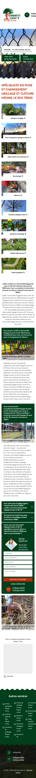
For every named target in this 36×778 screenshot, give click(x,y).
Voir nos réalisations (10, 58)
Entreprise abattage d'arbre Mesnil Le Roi (19, 707)
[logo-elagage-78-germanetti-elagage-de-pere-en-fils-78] (11, 15)
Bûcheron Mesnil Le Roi (19, 718)
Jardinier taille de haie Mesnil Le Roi (7, 719)
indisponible (18, 588)
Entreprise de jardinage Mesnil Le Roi (7, 732)
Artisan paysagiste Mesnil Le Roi (7, 707)
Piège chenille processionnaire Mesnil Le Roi (31, 724)
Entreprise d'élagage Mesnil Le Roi (19, 727)
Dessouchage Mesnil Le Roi (31, 713)
